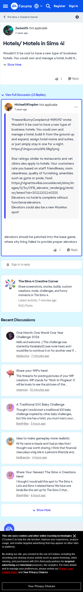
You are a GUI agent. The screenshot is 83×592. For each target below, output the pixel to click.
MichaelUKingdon (26, 104)
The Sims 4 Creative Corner (22, 17)
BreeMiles (22, 423)
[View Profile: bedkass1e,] (10, 441)
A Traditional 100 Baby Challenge (40, 405)
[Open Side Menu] (5, 6)
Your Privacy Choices (41, 586)
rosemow (22, 390)
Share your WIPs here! (32, 371)
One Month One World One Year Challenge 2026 (39, 335)
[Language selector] (38, 6)
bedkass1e (23, 457)
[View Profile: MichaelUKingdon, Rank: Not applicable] (8, 107)
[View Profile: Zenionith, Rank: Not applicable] (8, 30)
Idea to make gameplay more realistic (43, 438)
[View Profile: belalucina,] (10, 336)
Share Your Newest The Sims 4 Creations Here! (46, 474)
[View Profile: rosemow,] (10, 374)
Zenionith (21, 28)
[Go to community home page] (21, 6)
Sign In (73, 6)
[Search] (48, 6)
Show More (14, 64)
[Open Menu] (77, 17)
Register (59, 6)
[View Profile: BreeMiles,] (10, 408)
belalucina (22, 356)
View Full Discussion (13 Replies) (25, 95)
